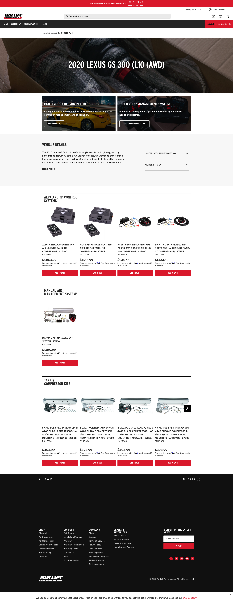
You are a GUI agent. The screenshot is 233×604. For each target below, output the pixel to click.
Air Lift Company (96, 564)
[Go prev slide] (45, 408)
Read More (48, 168)
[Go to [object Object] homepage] (51, 579)
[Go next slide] (187, 408)
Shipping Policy (96, 552)
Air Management (46, 541)
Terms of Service (97, 541)
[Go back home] (13, 16)
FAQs (66, 556)
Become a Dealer (121, 539)
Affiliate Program (96, 560)
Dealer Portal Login (122, 543)
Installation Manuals (73, 537)
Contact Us (69, 552)
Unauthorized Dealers (124, 547)
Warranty (68, 541)
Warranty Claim (71, 548)
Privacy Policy (95, 548)
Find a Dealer (120, 535)
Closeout (43, 556)
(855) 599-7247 (193, 9)
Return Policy (95, 545)
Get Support (69, 533)
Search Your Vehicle (48, 545)
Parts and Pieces (46, 548)
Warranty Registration (74, 545)
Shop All (43, 533)
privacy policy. (190, 598)
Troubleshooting (71, 560)
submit (179, 546)
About (91, 533)
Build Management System (134, 123)
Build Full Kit (54, 123)
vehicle (46, 33)
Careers (92, 537)
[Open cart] (227, 16)
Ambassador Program (99, 556)
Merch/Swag (45, 552)
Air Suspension (46, 537)
